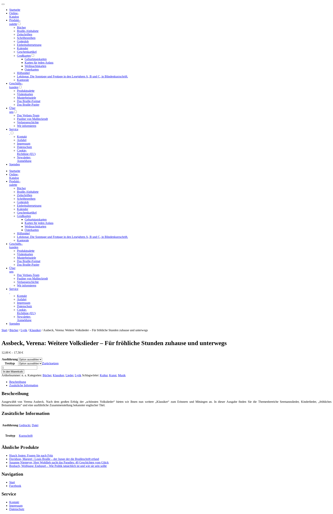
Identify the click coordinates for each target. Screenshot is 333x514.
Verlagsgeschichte (28, 122)
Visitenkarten (25, 94)
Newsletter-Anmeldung (24, 159)
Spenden (14, 164)
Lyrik (24, 330)
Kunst (112, 375)
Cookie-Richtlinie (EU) (26, 152)
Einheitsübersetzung (29, 44)
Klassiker (35, 330)
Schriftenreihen (26, 38)
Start (4, 330)
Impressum (23, 143)
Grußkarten (24, 55)
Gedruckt (24, 425)
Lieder (69, 375)
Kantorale (23, 80)
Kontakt (22, 136)
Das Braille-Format (28, 101)
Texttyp (10, 363)
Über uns (12, 269)
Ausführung (10, 359)
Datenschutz (24, 147)
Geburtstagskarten (36, 59)
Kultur (104, 375)
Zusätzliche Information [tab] (23, 385)
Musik (122, 375)
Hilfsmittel (23, 73)
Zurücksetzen (50, 363)
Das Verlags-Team (28, 115)
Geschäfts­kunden (16, 245)
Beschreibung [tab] (17, 381)
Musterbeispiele (26, 97)
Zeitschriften (24, 34)
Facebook (15, 485)
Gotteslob (23, 41)
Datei (35, 425)
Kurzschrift (26, 435)
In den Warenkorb (13, 371)
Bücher (21, 27)
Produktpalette (25, 90)
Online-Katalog (14, 15)
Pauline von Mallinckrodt (32, 118)
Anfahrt (21, 140)
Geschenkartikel (27, 51)
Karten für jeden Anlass (39, 62)
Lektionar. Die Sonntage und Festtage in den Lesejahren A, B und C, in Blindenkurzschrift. (72, 76)
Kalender (22, 48)
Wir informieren (26, 125)
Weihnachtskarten (35, 66)
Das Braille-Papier (28, 104)
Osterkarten (32, 69)
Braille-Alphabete (28, 31)
